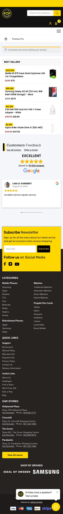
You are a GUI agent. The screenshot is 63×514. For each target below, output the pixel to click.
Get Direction (8, 412)
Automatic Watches (42, 290)
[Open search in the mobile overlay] (44, 13)
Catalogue (7, 381)
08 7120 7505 (29, 424)
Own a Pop (7, 391)
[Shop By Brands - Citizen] (46, 479)
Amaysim (38, 314)
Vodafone (38, 317)
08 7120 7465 (29, 446)
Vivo (4, 301)
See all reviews (14, 150)
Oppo (4, 290)
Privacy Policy (8, 361)
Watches (38, 283)
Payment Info (8, 357)
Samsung (6, 287)
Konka (5, 315)
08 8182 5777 (29, 412)
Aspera (5, 312)
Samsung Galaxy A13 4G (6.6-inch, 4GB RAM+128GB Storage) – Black (23, 93)
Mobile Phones (9, 283)
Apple (4, 325)
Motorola (6, 305)
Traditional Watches (43, 287)
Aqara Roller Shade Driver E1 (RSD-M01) (24, 127)
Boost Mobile (40, 328)
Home (5, 38)
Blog (4, 395)
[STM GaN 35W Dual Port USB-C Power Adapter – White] (53, 110)
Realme (5, 294)
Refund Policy (8, 350)
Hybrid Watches (41, 298)
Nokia (4, 308)
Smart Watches (41, 294)
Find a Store (8, 384)
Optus (36, 310)
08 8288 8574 (29, 435)
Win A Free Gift (9, 388)
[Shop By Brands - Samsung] (17, 471)
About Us (6, 377)
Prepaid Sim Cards (43, 303)
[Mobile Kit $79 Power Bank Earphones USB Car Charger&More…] (53, 74)
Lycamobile (39, 325)
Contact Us (7, 364)
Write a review (31, 150)
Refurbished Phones (12, 320)
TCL (4, 298)
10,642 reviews (36, 165)
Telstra (37, 307)
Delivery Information (11, 368)
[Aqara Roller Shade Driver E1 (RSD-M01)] (53, 128)
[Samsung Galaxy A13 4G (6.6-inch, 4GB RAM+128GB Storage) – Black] (53, 92)
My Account (7, 347)
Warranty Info (8, 354)
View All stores (15, 455)
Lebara (37, 321)
